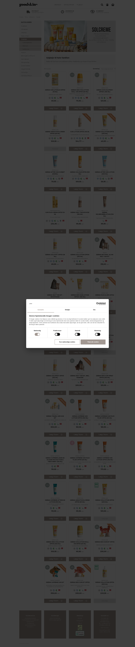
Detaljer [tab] (67, 310)
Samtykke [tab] (41, 310)
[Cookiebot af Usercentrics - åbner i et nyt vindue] (98, 303)
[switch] (57, 334)
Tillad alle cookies (93, 342)
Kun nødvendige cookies (67, 342)
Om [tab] (94, 310)
